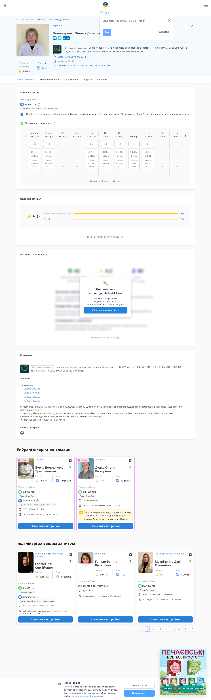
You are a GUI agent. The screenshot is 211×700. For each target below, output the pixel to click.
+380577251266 (32, 400)
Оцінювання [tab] (71, 79)
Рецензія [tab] (87, 79)
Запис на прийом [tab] (26, 79)
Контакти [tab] (102, 79)
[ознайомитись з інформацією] (34, 144)
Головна (20, 19)
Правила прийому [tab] (49, 79)
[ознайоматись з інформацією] (54, 123)
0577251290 (77, 65)
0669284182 (64, 65)
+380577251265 (32, 396)
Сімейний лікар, (54, 553)
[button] (192, 26)
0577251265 (91, 65)
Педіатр (39, 556)
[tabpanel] (105, 265)
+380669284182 (32, 389)
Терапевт (58, 25)
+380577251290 (32, 393)
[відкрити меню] (206, 5)
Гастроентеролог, (164, 553)
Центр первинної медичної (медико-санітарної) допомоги (119, 47)
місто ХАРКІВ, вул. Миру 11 (72, 56)
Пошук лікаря (31, 19)
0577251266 (104, 65)
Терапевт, (40, 553)
